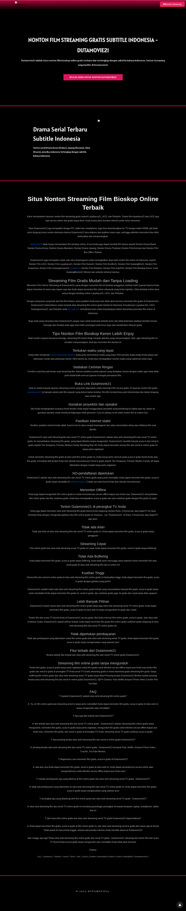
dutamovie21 (36, 244)
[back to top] (179, 904)
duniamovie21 (34, 392)
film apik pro (73, 309)
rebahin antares (77, 482)
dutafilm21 (75, 268)
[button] (172, 4)
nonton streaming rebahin (62, 355)
